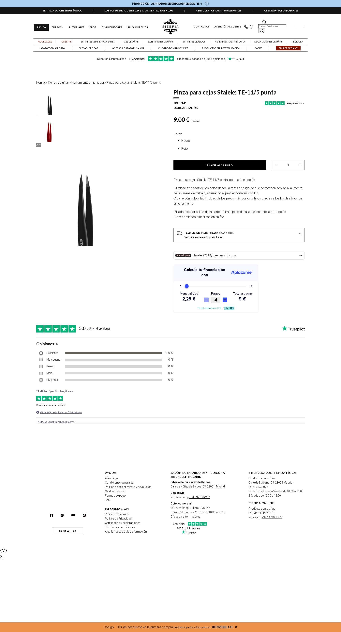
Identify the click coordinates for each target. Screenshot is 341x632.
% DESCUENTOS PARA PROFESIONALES (218, 10)
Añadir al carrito (220, 165)
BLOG (93, 27)
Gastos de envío (115, 491)
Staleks (192, 108)
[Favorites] (286, 26)
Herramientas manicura (88, 82)
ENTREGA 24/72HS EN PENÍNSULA (62, 10)
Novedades (45, 41)
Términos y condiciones (120, 527)
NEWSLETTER (67, 530)
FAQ (107, 500)
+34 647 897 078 (263, 513)
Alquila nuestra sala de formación (126, 531)
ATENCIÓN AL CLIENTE (227, 26)
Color (177, 134)
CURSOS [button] (56, 27)
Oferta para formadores (185, 516)
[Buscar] (261, 30)
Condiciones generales (119, 482)
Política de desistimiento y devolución (128, 486)
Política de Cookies (117, 514)
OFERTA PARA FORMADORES (281, 10)
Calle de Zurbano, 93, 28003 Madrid (270, 482)
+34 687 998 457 (199, 507)
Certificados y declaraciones (122, 522)
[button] (66, 41)
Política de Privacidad (118, 518)
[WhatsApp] (252, 27)
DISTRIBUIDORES (112, 27)
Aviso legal (111, 478)
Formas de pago (115, 495)
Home (40, 82)
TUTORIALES (76, 27)
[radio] (242, 141)
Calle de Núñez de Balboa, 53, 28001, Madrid (197, 486)
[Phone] (247, 27)
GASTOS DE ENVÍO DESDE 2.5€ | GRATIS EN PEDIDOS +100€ (139, 10)
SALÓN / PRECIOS (137, 27)
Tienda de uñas (58, 82)
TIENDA (41, 27)
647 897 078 (260, 486)
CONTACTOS (202, 26)
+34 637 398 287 (199, 497)
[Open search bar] (264, 21)
